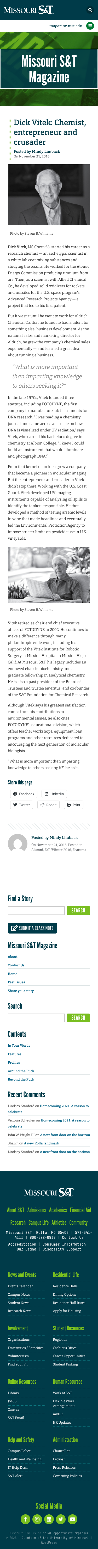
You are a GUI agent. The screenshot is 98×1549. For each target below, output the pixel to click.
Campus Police (19, 1451)
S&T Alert (15, 1476)
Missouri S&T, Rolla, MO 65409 (37, 1233)
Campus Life (38, 1222)
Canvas (13, 1409)
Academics (58, 1210)
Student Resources (68, 1328)
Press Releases (64, 1467)
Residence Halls (65, 1286)
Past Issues (16, 982)
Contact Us (16, 965)
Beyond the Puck (21, 1079)
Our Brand (26, 1250)
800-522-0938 (42, 1238)
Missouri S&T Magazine (49, 69)
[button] (90, 10)
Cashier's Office (65, 1348)
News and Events (22, 1274)
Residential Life (66, 1274)
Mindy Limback (46, 151)
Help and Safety (21, 1439)
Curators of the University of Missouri (55, 1538)
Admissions (36, 1210)
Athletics (58, 1222)
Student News (18, 1303)
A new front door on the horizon (65, 1135)
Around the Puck (21, 1071)
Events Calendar (20, 1286)
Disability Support (62, 1250)
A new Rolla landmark (41, 1143)
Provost (59, 1459)
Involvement (18, 1328)
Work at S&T (62, 1393)
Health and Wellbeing (24, 1459)
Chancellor (61, 1451)
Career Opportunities (69, 1356)
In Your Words (19, 1046)
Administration (65, 1439)
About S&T (16, 1210)
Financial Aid (80, 1210)
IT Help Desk (17, 1467)
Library (13, 1393)
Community (78, 1222)
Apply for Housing (67, 1311)
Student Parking (65, 1364)
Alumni (37, 849)
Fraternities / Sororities (25, 1348)
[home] (39, 10)
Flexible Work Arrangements (64, 1403)
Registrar (60, 1339)
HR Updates (62, 1422)
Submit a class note (35, 928)
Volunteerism (18, 1356)
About (12, 957)
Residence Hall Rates (69, 1303)
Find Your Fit (18, 1364)
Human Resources (68, 1381)
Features (79, 849)
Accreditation (22, 1245)
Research (18, 1222)
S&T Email (16, 1418)
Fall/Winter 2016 (58, 849)
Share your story (21, 991)
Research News (19, 1311)
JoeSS (12, 1401)
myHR (58, 1414)
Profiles (14, 1062)
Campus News (19, 1294)
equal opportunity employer (66, 1533)
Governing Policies (67, 1476)
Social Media (49, 1505)
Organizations (19, 1339)
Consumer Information (64, 1245)
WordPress (49, 1542)
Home (12, 974)
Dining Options (65, 1294)
